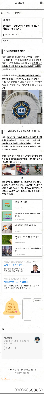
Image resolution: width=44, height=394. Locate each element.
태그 (8, 13)
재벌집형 (20, 3)
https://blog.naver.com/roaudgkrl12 (17, 262)
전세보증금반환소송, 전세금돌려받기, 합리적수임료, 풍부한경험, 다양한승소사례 (21, 286)
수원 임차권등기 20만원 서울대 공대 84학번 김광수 (15, 265)
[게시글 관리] (29, 300)
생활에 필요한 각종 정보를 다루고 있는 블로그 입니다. (17, 342)
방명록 (17, 13)
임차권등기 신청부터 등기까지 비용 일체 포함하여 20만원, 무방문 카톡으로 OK (15, 269)
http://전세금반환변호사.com (14, 279)
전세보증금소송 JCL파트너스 (17, 282)
